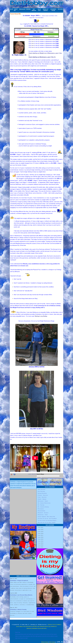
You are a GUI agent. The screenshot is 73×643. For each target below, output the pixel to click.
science (48, 634)
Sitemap (50, 624)
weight (36, 636)
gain (41, 634)
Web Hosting (52, 642)
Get (50, 634)
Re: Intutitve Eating (43, 506)
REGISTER (34, 474)
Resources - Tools (43, 514)
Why (34, 636)
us (18, 636)
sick (47, 636)
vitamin (20, 636)
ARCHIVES (60, 9)
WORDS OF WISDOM (45, 10)
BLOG (11, 9)
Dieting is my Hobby (41, 316)
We (45, 636)
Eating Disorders (42, 493)
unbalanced (52, 636)
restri (27, 634)
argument (39, 636)
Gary (52, 634)
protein (25, 634)
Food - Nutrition (42, 497)
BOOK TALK (39, 10)
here (33, 39)
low (45, 634)
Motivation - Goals (43, 501)
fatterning (17, 634)
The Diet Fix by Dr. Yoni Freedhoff (47, 518)
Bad (19, 634)
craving (56, 636)
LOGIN (29, 474)
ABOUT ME (16, 10)
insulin (44, 634)
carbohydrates (27, 636)
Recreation (41, 508)
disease (22, 634)
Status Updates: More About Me (46, 516)
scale (35, 634)
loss (24, 638)
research (55, 634)
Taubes (16, 636)
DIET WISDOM (34, 10)
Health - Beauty (42, 499)
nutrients (37, 634)
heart (32, 634)
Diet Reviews (41, 491)
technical (43, 636)
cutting (23, 636)
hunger (16, 638)
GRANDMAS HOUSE (53, 10)
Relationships (41, 510)
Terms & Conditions (56, 624)
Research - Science (43, 512)
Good (19, 638)
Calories (21, 638)
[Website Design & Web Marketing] (60, 642)
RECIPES (28, 9)
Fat (40, 634)
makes (31, 636)
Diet (49, 636)
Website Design (44, 642)
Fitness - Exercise (43, 495)
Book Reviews (41, 489)
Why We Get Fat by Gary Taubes (47, 522)
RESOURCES (22, 9)
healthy (30, 634)
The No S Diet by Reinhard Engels (47, 520)
